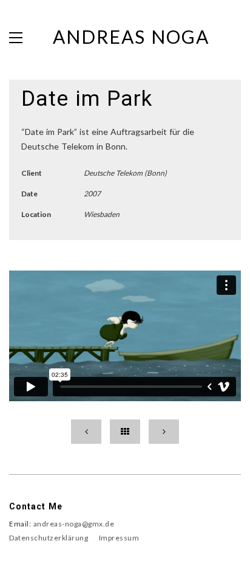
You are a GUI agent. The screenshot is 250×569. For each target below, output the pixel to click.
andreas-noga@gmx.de (74, 523)
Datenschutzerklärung (48, 537)
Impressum (119, 537)
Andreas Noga (131, 36)
